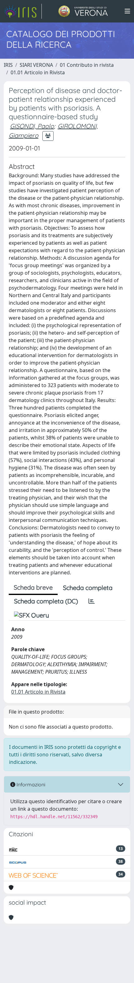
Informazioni (30, 784)
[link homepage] (23, 11)
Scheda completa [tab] (87, 588)
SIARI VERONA (36, 64)
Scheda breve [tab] (33, 587)
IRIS (8, 64)
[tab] (91, 601)
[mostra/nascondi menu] (127, 11)
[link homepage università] (83, 11)
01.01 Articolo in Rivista (38, 72)
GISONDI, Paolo (32, 126)
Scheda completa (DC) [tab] (46, 601)
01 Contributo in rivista (87, 64)
